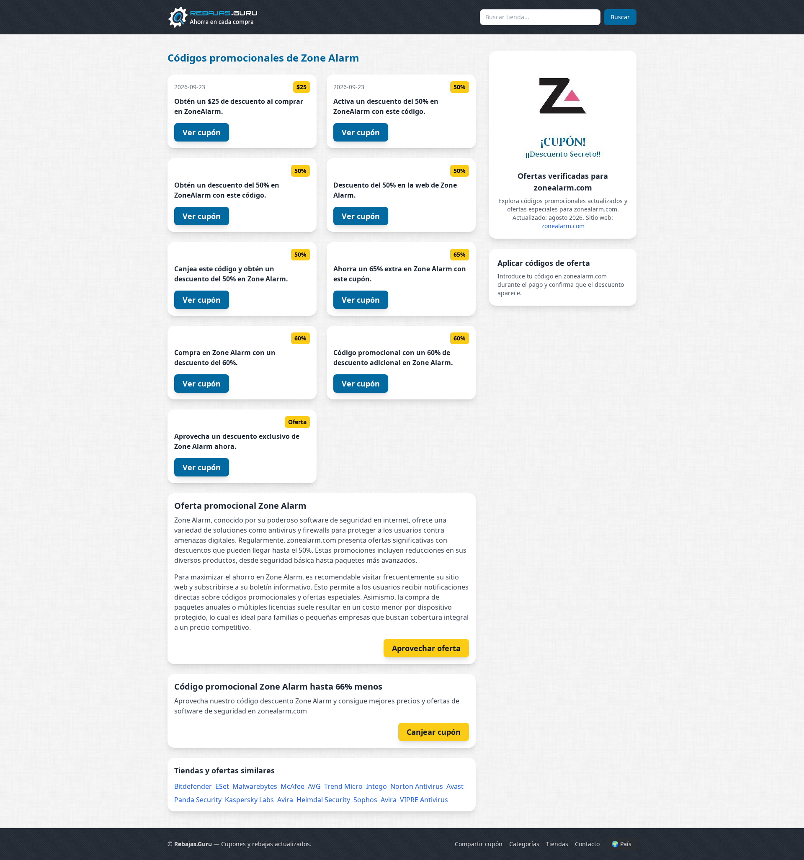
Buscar (620, 17)
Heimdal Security (323, 799)
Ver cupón (202, 132)
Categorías (524, 844)
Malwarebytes (254, 786)
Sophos (365, 799)
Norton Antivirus (416, 786)
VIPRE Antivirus (424, 799)
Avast (455, 786)
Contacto (587, 844)
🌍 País (621, 844)
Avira (285, 799)
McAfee (292, 786)
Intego (376, 786)
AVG (314, 786)
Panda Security (198, 799)
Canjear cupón (434, 732)
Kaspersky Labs (249, 799)
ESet (222, 786)
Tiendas (557, 844)
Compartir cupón (478, 844)
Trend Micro (343, 786)
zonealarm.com (563, 226)
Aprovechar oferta (426, 648)
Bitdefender (193, 786)
